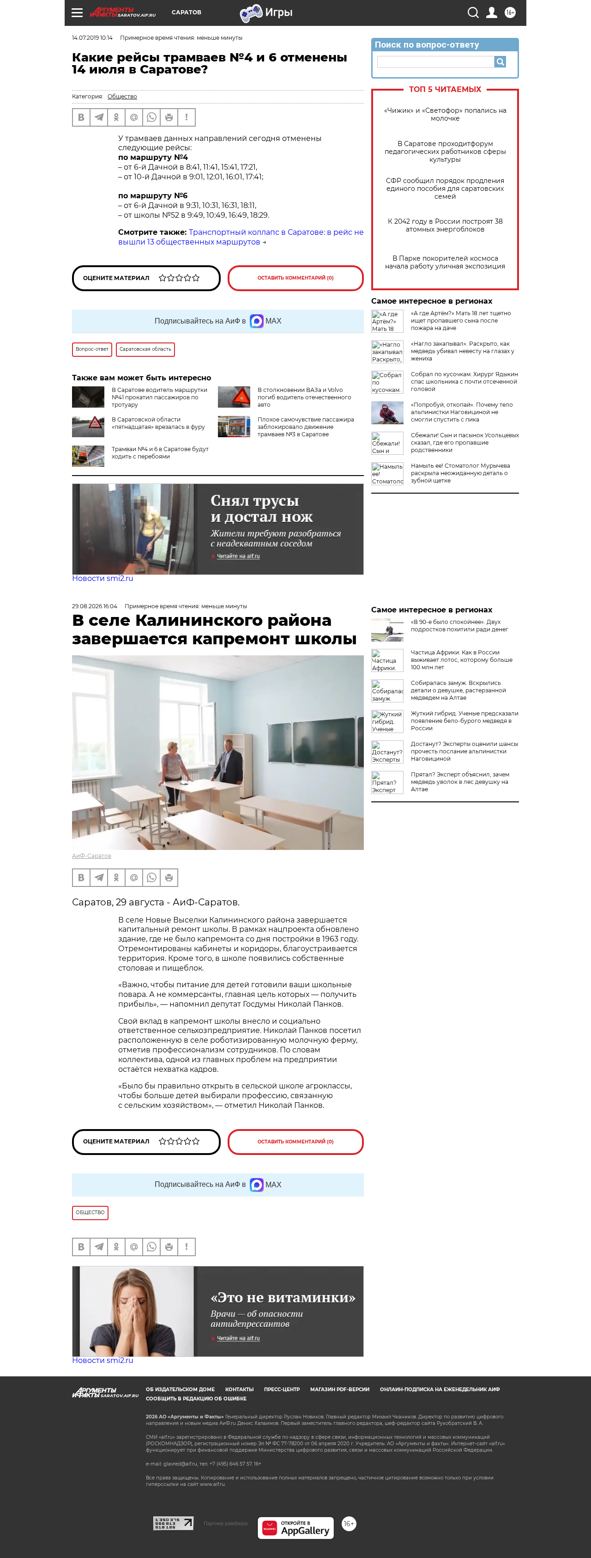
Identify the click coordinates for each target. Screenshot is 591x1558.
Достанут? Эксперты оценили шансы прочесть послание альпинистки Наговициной (464, 751)
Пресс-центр (282, 1390)
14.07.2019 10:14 (92, 37)
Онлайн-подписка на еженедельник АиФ (440, 1390)
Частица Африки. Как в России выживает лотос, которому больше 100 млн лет (462, 660)
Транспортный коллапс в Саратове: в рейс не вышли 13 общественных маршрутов (241, 237)
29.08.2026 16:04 (94, 606)
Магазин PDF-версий (339, 1390)
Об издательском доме (180, 1390)
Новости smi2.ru (102, 578)
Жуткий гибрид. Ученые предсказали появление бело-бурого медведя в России (465, 721)
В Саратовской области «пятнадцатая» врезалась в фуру (158, 423)
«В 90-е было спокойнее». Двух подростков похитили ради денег (459, 625)
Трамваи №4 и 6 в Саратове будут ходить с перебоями (160, 453)
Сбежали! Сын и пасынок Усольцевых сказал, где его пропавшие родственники (465, 442)
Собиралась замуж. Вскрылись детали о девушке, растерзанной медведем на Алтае (458, 690)
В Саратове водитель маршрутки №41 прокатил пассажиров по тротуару (159, 397)
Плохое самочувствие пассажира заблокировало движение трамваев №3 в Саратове (306, 427)
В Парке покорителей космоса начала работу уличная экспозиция (445, 262)
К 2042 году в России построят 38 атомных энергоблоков (445, 225)
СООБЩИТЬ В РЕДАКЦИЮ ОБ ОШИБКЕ (196, 1399)
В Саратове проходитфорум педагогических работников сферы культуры (445, 152)
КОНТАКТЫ (239, 1390)
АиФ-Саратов (91, 855)
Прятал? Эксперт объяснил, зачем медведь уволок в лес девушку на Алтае (460, 782)
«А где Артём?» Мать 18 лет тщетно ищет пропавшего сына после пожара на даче (461, 320)
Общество (122, 96)
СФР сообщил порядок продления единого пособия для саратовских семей (445, 189)
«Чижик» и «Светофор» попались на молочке (445, 114)
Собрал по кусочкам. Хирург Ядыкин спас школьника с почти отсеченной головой (464, 381)
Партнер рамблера (225, 1523)
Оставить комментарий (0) (296, 278)
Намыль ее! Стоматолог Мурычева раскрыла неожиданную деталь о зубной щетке (460, 473)
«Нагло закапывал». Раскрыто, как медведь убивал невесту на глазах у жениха (462, 351)
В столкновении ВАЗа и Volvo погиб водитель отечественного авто (304, 397)
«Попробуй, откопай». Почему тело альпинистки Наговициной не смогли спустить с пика (462, 412)
